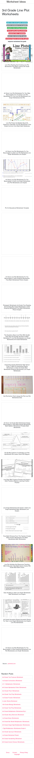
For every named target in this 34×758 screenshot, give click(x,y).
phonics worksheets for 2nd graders (17, 25)
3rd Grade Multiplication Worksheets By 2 (14, 711)
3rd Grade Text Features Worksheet (12, 677)
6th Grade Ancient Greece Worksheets (13, 742)
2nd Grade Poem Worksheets (10, 691)
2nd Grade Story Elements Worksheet (13, 715)
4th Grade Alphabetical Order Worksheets (14, 687)
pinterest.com (12, 663)
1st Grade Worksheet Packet (10, 735)
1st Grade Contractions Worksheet (12, 680)
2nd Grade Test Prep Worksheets (11, 694)
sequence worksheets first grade (17, 41)
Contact (15, 752)
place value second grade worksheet (17, 22)
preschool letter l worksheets (17, 33)
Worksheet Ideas (16, 1)
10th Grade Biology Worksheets (11, 704)
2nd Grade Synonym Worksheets (11, 732)
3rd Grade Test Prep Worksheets (11, 708)
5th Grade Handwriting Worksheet (12, 738)
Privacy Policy (24, 752)
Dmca (7, 752)
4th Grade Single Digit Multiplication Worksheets (16, 725)
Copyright (17, 754)
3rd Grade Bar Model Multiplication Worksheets (15, 721)
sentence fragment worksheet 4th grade (17, 39)
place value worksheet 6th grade (17, 36)
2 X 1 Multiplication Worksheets (11, 684)
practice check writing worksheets (17, 28)
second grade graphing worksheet (17, 30)
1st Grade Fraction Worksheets (11, 698)
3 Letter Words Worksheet (9, 701)
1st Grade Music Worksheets (10, 718)
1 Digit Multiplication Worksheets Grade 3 (14, 728)
